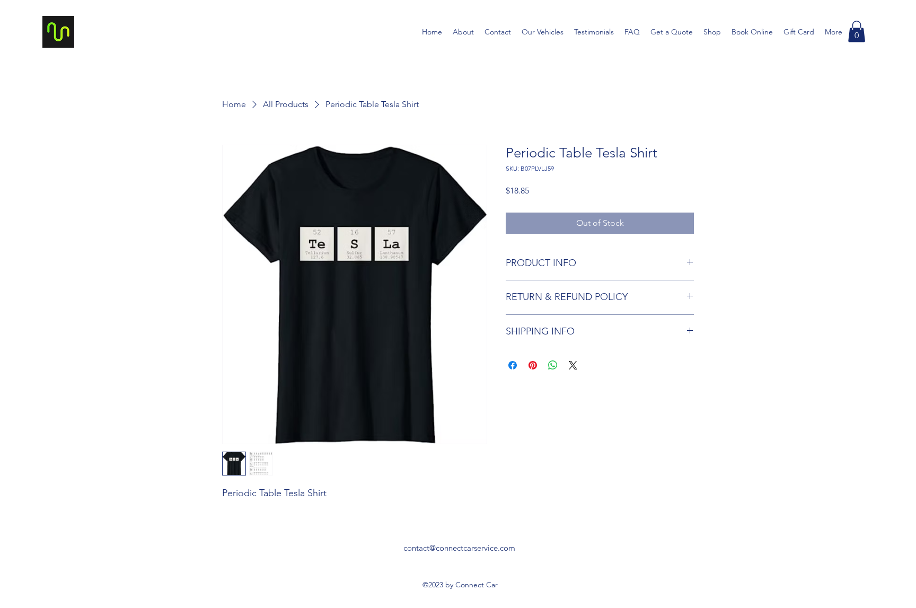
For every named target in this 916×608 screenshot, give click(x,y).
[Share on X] (573, 365)
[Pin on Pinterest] (532, 365)
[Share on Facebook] (512, 365)
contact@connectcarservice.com (459, 548)
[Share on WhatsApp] (553, 365)
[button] (857, 31)
